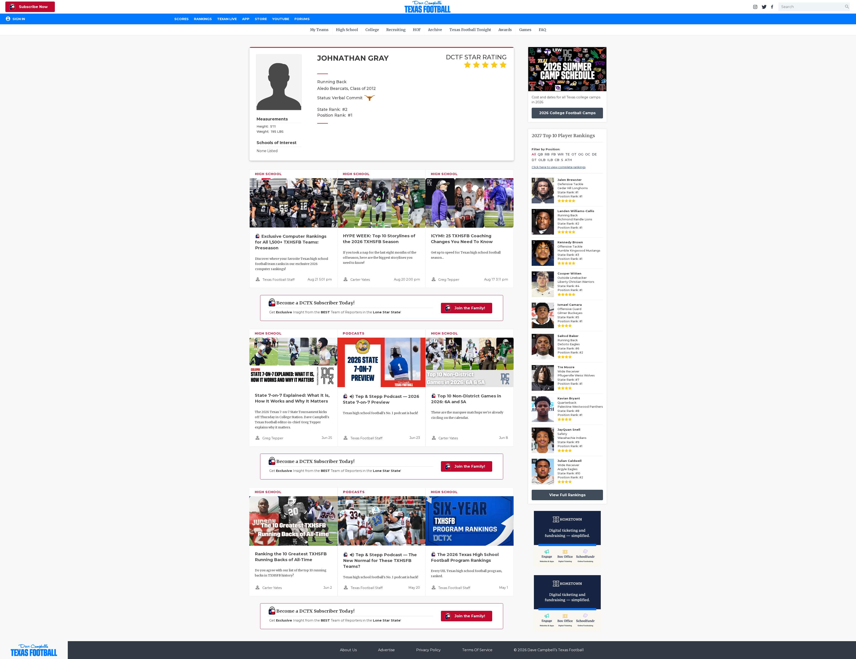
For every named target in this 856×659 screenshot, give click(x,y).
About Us (348, 650)
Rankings (203, 19)
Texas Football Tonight (470, 29)
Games (525, 29)
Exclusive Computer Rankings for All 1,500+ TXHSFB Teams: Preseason (290, 242)
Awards (505, 29)
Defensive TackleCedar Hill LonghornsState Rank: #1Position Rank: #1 (573, 188)
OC (587, 154)
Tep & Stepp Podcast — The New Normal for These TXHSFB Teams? (380, 560)
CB (557, 160)
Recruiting (395, 29)
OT (574, 154)
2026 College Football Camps (567, 113)
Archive (435, 29)
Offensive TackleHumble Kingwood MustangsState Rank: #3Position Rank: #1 (579, 250)
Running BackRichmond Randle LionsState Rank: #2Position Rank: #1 (576, 219)
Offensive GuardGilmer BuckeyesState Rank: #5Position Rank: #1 (570, 313)
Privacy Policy (428, 650)
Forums (302, 19)
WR (561, 154)
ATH (568, 160)
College (372, 29)
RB (547, 154)
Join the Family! (469, 308)
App (245, 19)
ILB (550, 160)
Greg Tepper (448, 280)
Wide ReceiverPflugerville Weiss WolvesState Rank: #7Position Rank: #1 (576, 375)
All (534, 154)
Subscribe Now (33, 7)
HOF (417, 29)
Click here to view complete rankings (558, 167)
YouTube (280, 19)
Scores (181, 19)
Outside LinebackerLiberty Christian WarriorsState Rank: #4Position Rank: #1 (576, 282)
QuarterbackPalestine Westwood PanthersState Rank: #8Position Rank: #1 (580, 407)
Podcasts (353, 333)
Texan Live (227, 19)
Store (261, 19)
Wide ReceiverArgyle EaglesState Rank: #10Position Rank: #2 (570, 469)
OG (580, 154)
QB (540, 154)
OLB (541, 160)
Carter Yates (360, 280)
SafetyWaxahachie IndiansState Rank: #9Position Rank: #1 (572, 438)
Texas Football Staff (278, 280)
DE (594, 154)
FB (553, 154)
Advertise (386, 650)
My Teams (319, 29)
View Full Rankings (567, 495)
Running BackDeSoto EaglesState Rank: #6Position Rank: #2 (570, 344)
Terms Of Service (477, 650)
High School (347, 29)
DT (534, 160)
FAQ (542, 29)
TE (567, 154)
